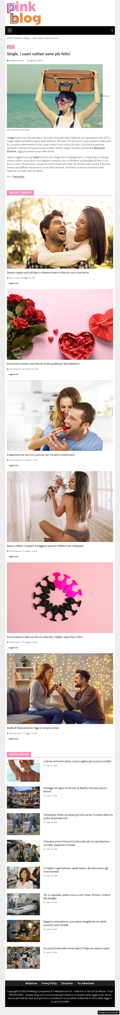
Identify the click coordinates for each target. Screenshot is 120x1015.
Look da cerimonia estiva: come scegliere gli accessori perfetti (77, 761)
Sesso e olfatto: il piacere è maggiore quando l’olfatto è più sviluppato (45, 545)
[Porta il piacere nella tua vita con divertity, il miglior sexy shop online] (60, 597)
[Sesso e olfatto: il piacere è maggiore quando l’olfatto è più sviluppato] (60, 506)
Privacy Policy (49, 983)
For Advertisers (86, 983)
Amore (11, 47)
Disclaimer (67, 983)
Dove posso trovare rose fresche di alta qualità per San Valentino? (43, 363)
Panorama (18, 176)
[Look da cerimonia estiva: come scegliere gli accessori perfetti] (23, 771)
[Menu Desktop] (10, 30)
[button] (112, 30)
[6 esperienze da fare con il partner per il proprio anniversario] (60, 415)
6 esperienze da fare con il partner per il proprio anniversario (40, 454)
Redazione (31, 983)
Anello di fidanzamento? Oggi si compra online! (33, 728)
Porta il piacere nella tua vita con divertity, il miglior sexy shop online (44, 637)
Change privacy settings (108, 1012)
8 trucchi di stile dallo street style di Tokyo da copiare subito (76, 948)
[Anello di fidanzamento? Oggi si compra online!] (60, 688)
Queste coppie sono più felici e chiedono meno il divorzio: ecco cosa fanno (48, 272)
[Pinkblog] (24, 12)
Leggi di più (13, 283)
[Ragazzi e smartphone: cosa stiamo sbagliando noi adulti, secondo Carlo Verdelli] (23, 931)
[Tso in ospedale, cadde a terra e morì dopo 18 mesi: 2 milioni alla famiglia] (23, 904)
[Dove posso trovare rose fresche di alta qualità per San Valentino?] (60, 324)
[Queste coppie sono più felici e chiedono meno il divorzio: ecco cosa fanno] (60, 233)
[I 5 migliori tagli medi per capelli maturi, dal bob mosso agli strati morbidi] (23, 878)
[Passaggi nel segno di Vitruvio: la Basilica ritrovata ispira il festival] (23, 797)
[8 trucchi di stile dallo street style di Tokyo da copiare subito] (23, 958)
